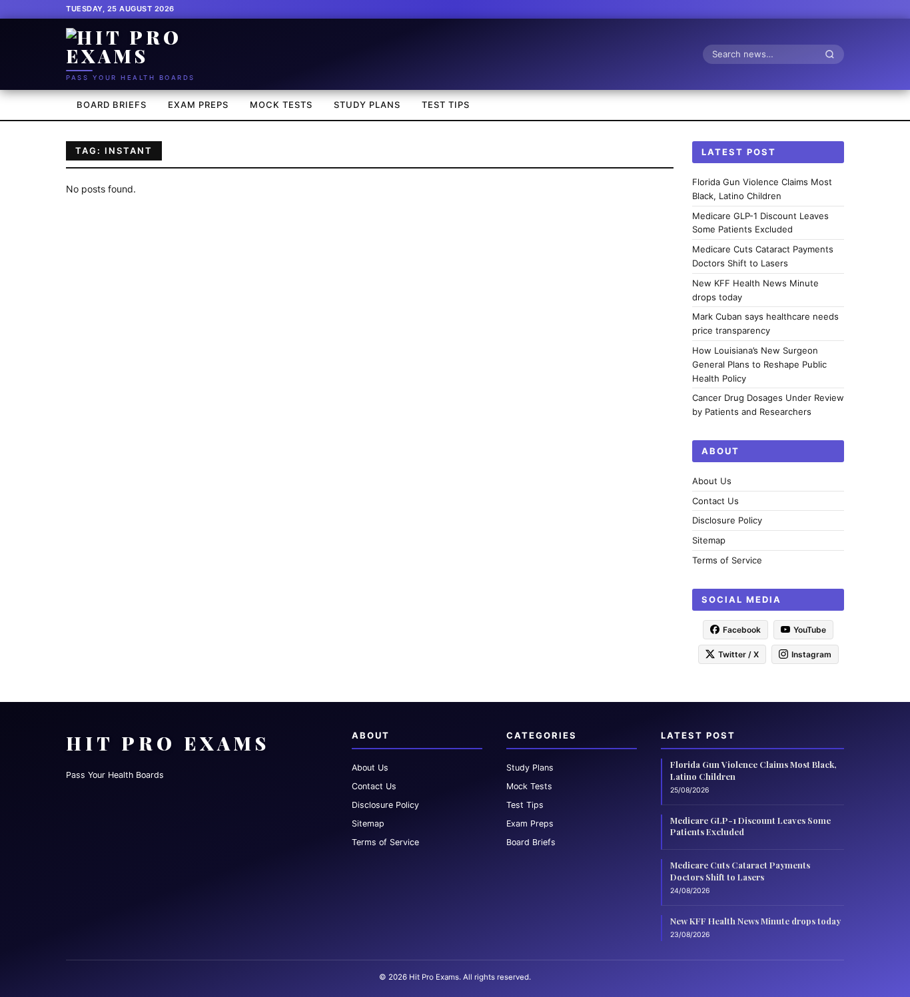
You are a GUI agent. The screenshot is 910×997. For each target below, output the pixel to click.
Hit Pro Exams (168, 743)
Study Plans (367, 104)
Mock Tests (281, 104)
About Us (711, 480)
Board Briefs (112, 104)
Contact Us (715, 500)
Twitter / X (738, 654)
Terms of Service (727, 560)
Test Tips (446, 104)
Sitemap (708, 540)
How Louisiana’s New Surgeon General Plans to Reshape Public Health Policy (759, 364)
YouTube (809, 629)
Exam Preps (198, 104)
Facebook (742, 629)
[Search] (833, 54)
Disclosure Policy (727, 520)
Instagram (811, 654)
